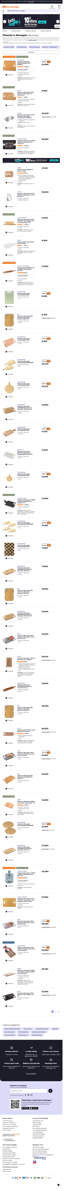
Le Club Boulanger (38, 1132)
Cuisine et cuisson (15, 30)
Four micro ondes (9, 1032)
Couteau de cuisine (9, 47)
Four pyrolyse (28, 1029)
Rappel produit (7, 1169)
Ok (50, 1091)
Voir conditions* (31, 1074)
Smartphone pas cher (42, 1029)
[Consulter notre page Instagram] (31, 1095)
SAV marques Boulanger (39, 1130)
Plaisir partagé (37, 1122)
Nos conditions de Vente (10, 1147)
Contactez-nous (7, 1121)
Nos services (36, 1126)
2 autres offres (46, 318)
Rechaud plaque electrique (12, 1029)
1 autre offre (45, 830)
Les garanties (6, 1149)
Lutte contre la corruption (10, 1162)
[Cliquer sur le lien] (32, 21)
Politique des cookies (9, 1157)
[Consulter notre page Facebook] (25, 1095)
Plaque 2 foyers (23, 1035)
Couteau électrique (34, 47)
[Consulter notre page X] (29, 1095)
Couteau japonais (21, 47)
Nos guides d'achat (8, 1128)
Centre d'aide (7, 1130)
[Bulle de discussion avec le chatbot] (58, 1185)
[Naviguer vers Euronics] (46, 1158)
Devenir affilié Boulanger (40, 1151)
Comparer (10, 74)
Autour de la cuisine (22, 56)
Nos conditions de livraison (10, 1126)
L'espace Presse (37, 1124)
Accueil (4, 30)
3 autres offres (46, 117)
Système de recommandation (11, 1158)
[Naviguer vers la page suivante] (58, 1011)
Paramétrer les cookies (9, 1155)
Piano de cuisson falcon (39, 1032)
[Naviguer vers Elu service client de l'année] (46, 1162)
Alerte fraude (6, 1171)
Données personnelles (9, 1153)
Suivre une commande (9, 1124)
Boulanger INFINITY (38, 1138)
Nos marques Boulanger (39, 1128)
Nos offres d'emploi (38, 1147)
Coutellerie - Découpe (30, 30)
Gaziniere (55, 1029)
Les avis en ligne (7, 1160)
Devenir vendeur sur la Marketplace (43, 1155)
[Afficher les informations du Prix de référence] (49, 60)
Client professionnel (38, 1136)
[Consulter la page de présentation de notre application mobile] (25, 1108)
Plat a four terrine (9, 1035)
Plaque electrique (37, 1035)
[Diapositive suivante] (58, 47)
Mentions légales (7, 1151)
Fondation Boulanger (39, 1134)
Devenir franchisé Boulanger (41, 1149)
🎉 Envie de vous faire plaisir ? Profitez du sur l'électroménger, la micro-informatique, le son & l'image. (31, 2)
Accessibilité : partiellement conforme (14, 1164)
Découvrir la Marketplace (40, 1153)
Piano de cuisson (23, 1032)
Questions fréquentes (9, 1122)
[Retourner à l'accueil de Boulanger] (10, 7)
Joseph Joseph (32, 40)
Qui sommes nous (38, 1121)
